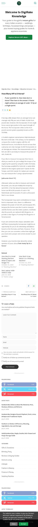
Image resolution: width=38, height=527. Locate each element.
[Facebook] (3, 110)
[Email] (10, 110)
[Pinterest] (19, 394)
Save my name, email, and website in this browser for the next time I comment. (19, 353)
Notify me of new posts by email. (13, 361)
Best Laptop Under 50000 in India (8, 271)
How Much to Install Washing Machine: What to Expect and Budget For (8, 259)
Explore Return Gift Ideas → (19, 37)
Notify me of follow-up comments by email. (16, 357)
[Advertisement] (19, 63)
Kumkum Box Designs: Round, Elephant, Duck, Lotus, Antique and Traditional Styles (19, 415)
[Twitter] (5, 110)
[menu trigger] (4, 3)
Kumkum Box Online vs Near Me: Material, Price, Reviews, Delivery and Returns (17, 406)
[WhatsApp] (7, 110)
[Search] (35, 3)
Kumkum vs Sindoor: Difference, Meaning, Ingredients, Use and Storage (15, 425)
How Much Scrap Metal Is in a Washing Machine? (26, 258)
